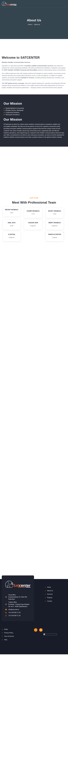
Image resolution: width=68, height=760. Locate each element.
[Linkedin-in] (40, 630)
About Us (34, 20)
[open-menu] (65, 4)
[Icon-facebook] (35, 630)
